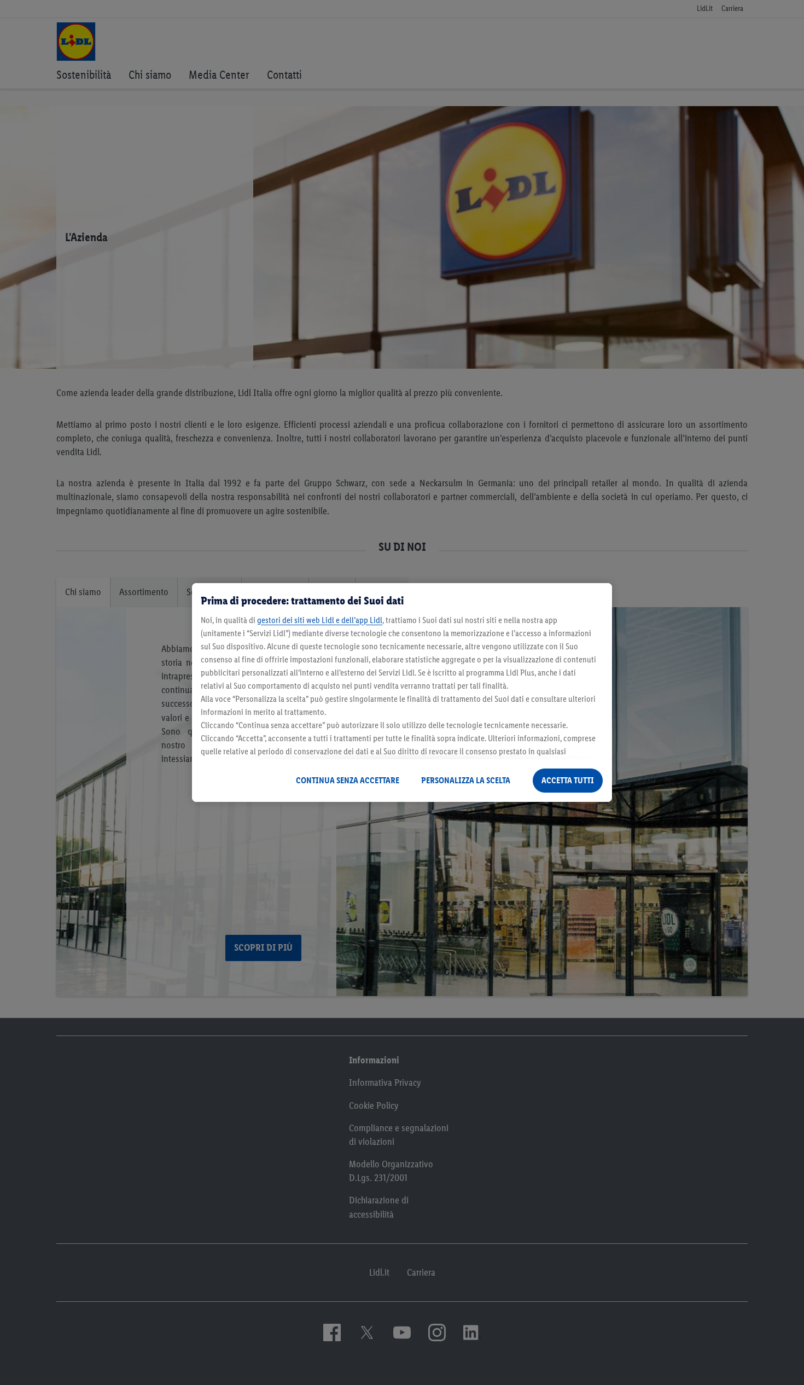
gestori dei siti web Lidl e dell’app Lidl (319, 620)
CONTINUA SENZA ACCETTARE (347, 780)
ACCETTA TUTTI (567, 780)
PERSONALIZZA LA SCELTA (465, 780)
